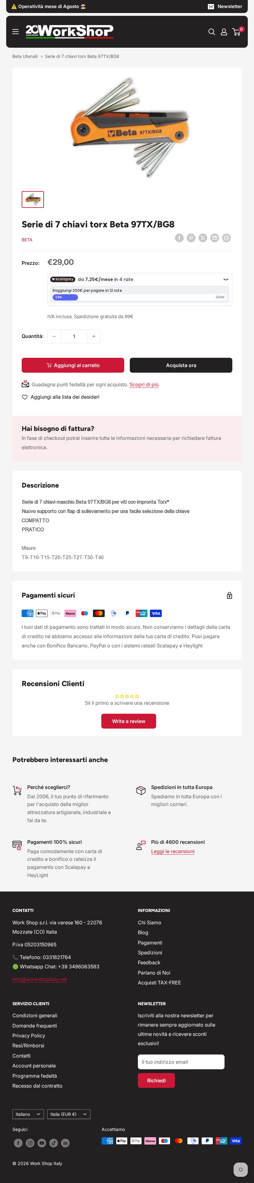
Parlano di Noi (154, 973)
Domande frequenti (34, 1026)
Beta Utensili (25, 56)
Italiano (23, 1114)
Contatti (21, 1056)
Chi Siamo (149, 922)
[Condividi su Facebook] (179, 237)
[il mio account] (224, 31)
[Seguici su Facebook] (18, 1143)
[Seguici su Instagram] (30, 1143)
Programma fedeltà (34, 1076)
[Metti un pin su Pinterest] (191, 237)
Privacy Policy (28, 1035)
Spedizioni (150, 952)
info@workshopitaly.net (39, 979)
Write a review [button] (128, 721)
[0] (236, 32)
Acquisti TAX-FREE (159, 982)
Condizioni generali (34, 1015)
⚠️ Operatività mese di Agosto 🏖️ (48, 6)
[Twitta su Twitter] (203, 237)
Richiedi (156, 1080)
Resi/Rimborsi (28, 1045)
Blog (143, 932)
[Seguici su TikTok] (53, 1143)
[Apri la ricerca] (211, 31)
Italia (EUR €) (63, 1114)
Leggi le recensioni (173, 851)
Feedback (149, 962)
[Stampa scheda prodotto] (226, 237)
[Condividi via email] (214, 237)
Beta (27, 239)
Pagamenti (150, 943)
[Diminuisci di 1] (54, 336)
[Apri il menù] (15, 31)
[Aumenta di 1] (93, 336)
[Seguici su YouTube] (41, 1143)
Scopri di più (144, 384)
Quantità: (33, 336)
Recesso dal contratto (37, 1086)
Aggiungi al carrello (77, 365)
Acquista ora (181, 365)
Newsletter (230, 6)
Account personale (34, 1066)
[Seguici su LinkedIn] (65, 1143)
